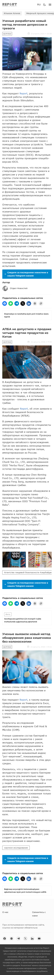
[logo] (9, 5)
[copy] (41, 303)
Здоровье (7, 34)
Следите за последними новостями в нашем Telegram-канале (27, 274)
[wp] (10, 303)
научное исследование (16, 847)
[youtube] (39, 938)
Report (23, 93)
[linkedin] (28, 303)
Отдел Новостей (19, 288)
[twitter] (22, 303)
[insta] (11, 938)
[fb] (4, 303)
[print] (35, 303)
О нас (5, 912)
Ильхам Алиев (12, 13)
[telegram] (16, 303)
